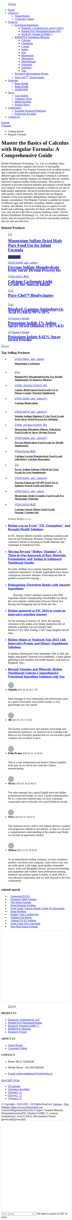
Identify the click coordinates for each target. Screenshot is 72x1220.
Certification (14, 107)
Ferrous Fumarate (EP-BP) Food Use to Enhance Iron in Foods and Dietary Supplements (36, 485)
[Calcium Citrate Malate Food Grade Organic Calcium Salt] (25, 504)
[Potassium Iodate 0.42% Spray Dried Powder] (18, 332)
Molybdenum (28, 61)
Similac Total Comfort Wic (25, 914)
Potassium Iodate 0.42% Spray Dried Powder (34, 338)
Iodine (24, 49)
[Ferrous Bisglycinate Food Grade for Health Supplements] (31, 438)
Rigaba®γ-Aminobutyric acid (23, 1019)
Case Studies (21, 95)
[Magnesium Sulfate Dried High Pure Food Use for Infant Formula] (10, 234)
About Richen (22, 16)
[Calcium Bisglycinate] (31, 398)
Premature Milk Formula (24, 899)
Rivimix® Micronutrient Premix (32, 73)
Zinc (23, 70)
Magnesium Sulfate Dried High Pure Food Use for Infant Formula (35, 245)
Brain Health (21, 86)
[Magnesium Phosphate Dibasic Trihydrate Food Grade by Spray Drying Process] (31, 424)
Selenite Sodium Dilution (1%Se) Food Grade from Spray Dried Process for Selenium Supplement (39, 419)
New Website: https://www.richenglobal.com (35, 1106)
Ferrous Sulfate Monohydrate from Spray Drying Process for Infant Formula (34, 270)
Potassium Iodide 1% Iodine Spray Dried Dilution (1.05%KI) (36, 324)
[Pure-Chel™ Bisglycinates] (10, 290)
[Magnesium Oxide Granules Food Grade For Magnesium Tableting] (29, 491)
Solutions (13, 80)
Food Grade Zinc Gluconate (25, 923)
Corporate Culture (24, 19)
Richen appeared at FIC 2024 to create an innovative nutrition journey (36, 612)
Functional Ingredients (26, 25)
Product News (22, 104)
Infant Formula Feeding (23, 905)
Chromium (27, 43)
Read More (14, 257)
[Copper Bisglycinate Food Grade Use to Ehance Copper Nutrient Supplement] (31, 385)
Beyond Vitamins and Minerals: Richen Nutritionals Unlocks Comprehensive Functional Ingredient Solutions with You (36, 672)
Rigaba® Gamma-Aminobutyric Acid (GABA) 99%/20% (36, 310)
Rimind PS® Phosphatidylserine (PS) (41, 31)
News (11, 92)
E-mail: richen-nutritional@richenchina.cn (30, 1073)
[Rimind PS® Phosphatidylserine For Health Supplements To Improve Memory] (17, 372)
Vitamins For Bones (21, 917)
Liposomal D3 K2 (20, 896)
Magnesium (27, 55)
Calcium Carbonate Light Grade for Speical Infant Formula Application (30, 284)
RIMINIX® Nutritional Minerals (32, 37)
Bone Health (21, 83)
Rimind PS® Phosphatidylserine (25, 1022)
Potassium (26, 64)
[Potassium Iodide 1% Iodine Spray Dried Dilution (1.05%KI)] (18, 318)
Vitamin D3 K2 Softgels (23, 920)
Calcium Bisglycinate (26, 403)
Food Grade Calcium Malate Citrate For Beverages (37, 908)
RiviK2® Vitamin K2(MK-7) (37, 34)
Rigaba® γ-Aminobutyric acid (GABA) (42, 28)
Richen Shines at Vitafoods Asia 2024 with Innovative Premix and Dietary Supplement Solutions (38, 643)
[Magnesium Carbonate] (29, 359)
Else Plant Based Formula (24, 926)
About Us (13, 12)
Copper (25, 46)
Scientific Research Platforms (30, 110)
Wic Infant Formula (21, 902)
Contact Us (14, 116)
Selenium (26, 67)
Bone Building (18, 911)
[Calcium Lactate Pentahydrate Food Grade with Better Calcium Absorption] (25, 451)
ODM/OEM (21, 89)
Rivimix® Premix (17, 1031)
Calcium (25, 40)
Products (12, 22)
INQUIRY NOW (10, 1080)
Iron (23, 52)
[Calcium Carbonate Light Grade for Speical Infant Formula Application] (18, 276)
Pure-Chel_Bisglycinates (29, 77)
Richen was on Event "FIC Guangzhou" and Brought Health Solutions (39, 527)
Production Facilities (25, 113)
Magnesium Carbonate (27, 363)
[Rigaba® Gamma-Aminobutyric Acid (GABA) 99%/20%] (10, 304)
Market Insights (23, 101)
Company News (23, 98)
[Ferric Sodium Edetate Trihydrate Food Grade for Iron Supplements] (17, 464)
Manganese (27, 58)
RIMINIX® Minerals (19, 1028)
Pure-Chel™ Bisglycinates (30, 295)
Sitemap (57, 1104)
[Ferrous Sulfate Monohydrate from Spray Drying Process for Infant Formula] (23, 262)
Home (11, 9)
